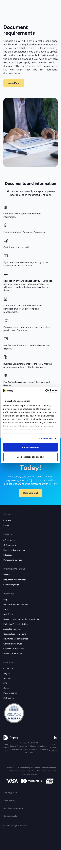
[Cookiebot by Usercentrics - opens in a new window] (45, 391)
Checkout (7, 520)
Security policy (10, 793)
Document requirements (14, 580)
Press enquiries (10, 693)
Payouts (6, 525)
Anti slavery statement (13, 808)
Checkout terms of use (13, 648)
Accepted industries (12, 629)
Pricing (6, 575)
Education (7, 555)
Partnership (8, 698)
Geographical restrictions (14, 634)
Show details (45, 438)
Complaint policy (10, 816)
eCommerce (9, 540)
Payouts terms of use (12, 653)
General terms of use (12, 644)
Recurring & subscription (14, 550)
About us (7, 678)
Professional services (12, 560)
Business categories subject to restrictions (22, 619)
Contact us (8, 668)
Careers (6, 688)
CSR (5, 683)
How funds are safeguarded (15, 639)
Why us (6, 673)
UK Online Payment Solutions (16, 604)
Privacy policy (9, 800)
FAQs (5, 609)
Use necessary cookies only (30, 456)
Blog (5, 599)
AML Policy (8, 614)
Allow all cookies (30, 447)
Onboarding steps (11, 584)
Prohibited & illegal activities (15, 624)
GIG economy (9, 545)
